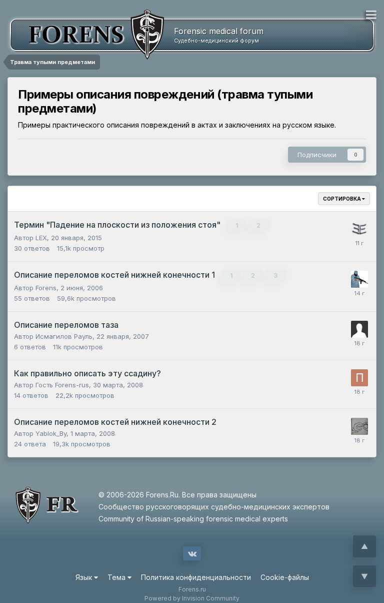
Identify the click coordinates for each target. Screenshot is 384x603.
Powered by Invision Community (192, 598)
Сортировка (342, 199)
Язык (85, 577)
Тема (118, 577)
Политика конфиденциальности (196, 577)
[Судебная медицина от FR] (85, 35)
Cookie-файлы (284, 577)
